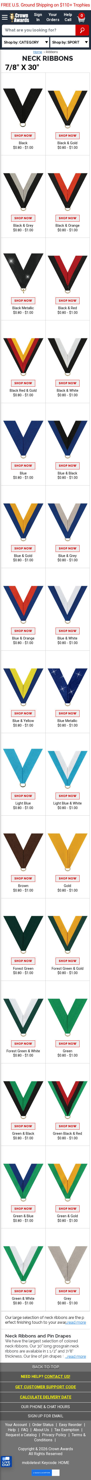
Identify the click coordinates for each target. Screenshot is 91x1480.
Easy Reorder (70, 1424)
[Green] (68, 1015)
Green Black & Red (67, 1134)
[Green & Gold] (68, 1180)
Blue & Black (67, 473)
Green (67, 1051)
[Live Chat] (6, 1461)
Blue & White (67, 638)
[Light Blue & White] (68, 767)
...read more (75, 1356)
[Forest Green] (23, 932)
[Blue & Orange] (23, 602)
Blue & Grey (67, 556)
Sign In (38, 17)
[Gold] (68, 849)
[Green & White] (23, 1262)
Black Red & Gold (23, 391)
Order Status (43, 1424)
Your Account (16, 1424)
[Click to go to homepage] (19, 17)
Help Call (68, 17)
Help (12, 1429)
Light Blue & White (67, 803)
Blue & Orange (23, 638)
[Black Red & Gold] (23, 354)
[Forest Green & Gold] (68, 932)
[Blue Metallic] (68, 684)
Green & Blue (23, 1216)
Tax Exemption (66, 1429)
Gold (67, 886)
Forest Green (23, 969)
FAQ (24, 1429)
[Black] (23, 106)
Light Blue (23, 803)
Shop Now (23, 135)
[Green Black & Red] (68, 1097)
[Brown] (23, 849)
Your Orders (52, 17)
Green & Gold (67, 1216)
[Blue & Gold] (23, 519)
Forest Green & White (23, 1051)
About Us (41, 1429)
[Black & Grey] (23, 189)
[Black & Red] (68, 271)
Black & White (67, 391)
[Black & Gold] (68, 106)
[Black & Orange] (68, 189)
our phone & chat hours (45, 1407)
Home (37, 52)
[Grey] (68, 1262)
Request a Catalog (21, 1435)
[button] (75, 1322)
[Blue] (23, 436)
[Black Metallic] (23, 271)
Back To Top (45, 1367)
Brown (23, 886)
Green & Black (23, 1134)
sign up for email (45, 1416)
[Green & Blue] (23, 1180)
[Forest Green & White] (23, 1015)
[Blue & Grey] (68, 519)
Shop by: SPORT (66, 42)
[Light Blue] (23, 767)
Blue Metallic (67, 721)
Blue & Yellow (23, 721)
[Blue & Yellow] (23, 684)
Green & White (23, 1299)
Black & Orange (68, 226)
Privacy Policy (54, 1435)
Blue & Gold (23, 556)
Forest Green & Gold (67, 969)
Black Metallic (23, 308)
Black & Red (67, 308)
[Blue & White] (68, 602)
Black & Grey (23, 226)
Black (23, 143)
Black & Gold (67, 143)
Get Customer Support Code (45, 1387)
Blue (23, 473)
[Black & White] (68, 354)
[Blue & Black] (68, 436)
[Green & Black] (23, 1097)
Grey (67, 1299)
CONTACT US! (57, 1376)
